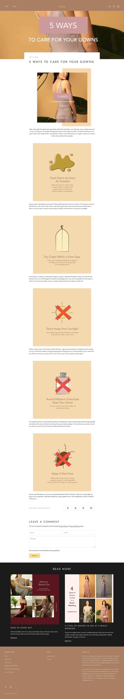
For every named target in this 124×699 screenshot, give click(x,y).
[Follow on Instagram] (11, 687)
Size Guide (8, 662)
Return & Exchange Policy (12, 669)
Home (7, 6)
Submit (34, 556)
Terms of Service (75, 526)
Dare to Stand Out (21, 627)
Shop (15, 6)
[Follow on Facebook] (6, 687)
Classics (49, 659)
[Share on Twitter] (75, 508)
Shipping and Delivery (11, 666)
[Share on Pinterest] (83, 508)
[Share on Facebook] (68, 508)
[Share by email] (91, 508)
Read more (14, 638)
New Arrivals (50, 656)
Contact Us (8, 659)
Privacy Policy (63, 526)
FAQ (6, 656)
